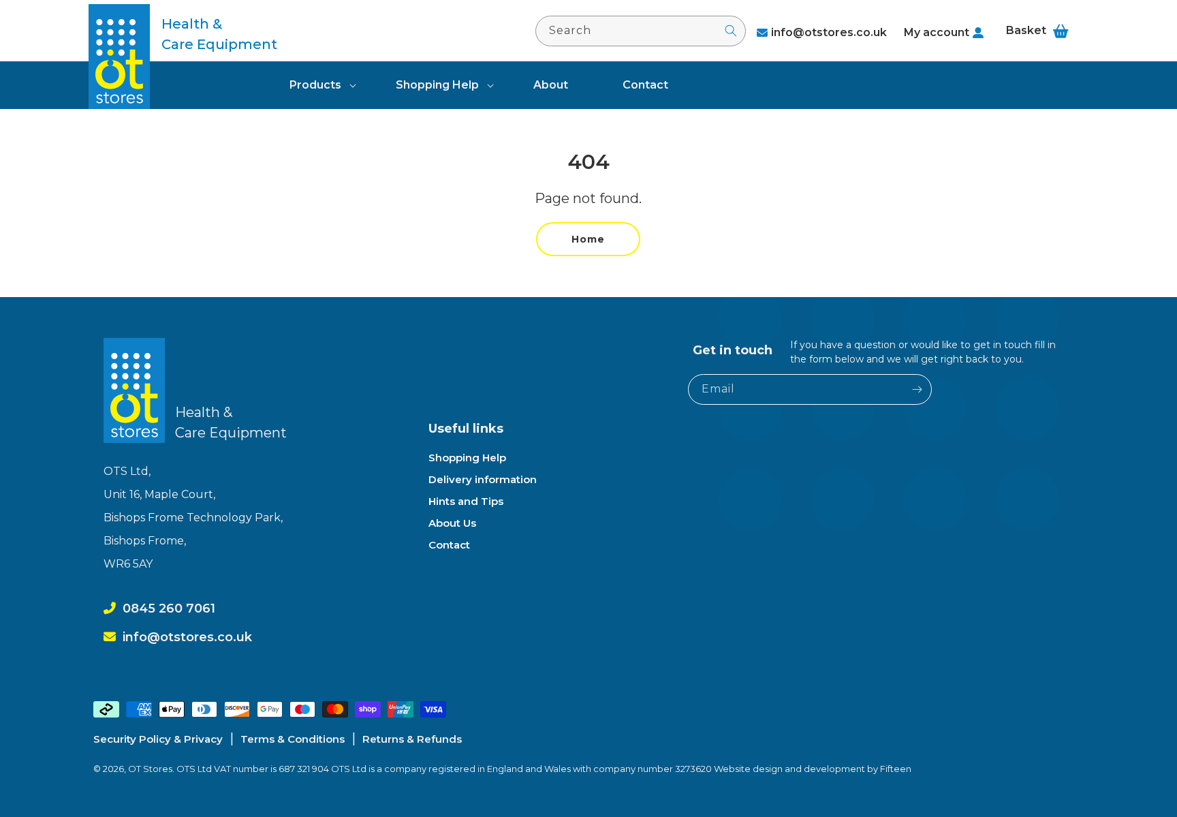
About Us (452, 523)
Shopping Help (437, 84)
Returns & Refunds (412, 739)
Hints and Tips (465, 501)
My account (936, 32)
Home (588, 239)
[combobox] (640, 31)
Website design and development (790, 768)
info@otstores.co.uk (829, 32)
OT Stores (150, 768)
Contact (449, 544)
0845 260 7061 (169, 608)
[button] (315, 85)
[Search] (731, 31)
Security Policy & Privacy (158, 739)
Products (315, 84)
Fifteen (895, 768)
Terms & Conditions (292, 739)
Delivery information (482, 479)
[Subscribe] (917, 389)
